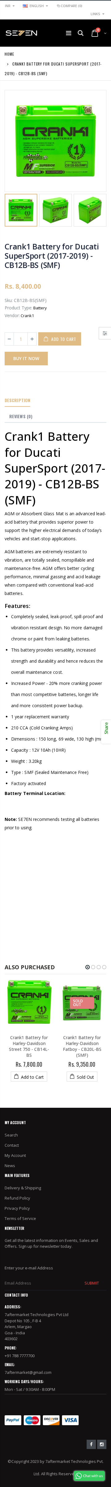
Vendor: (12, 315)
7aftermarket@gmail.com (28, 1372)
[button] (87, 967)
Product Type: (18, 308)
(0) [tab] (20, 416)
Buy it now (26, 358)
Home (9, 54)
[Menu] (68, 33)
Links (95, 13)
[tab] (17, 400)
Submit (91, 1283)
